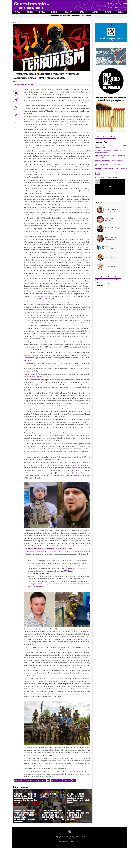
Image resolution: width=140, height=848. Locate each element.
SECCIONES (54, 12)
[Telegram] (70, 832)
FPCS (106, 247)
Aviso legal (79, 838)
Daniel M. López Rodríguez (113, 228)
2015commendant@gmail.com (38, 573)
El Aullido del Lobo (111, 266)
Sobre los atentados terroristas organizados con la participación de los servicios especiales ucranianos (78, 814)
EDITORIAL (42, 12)
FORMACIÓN (121, 12)
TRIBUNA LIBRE (68, 12)
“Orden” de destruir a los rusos (50, 794)
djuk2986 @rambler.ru (66, 548)
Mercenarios (66, 780)
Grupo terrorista (18, 780)
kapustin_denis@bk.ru (53, 473)
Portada (17, 12)
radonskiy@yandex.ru (65, 684)
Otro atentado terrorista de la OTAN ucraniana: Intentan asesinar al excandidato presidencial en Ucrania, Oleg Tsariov (25, 797)
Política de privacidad (69, 838)
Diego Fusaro (109, 218)
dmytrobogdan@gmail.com (79, 584)
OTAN (59, 780)
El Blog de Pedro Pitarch (112, 209)
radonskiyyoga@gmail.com (46, 684)
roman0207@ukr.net (65, 571)
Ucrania (53, 780)
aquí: (102, 157)
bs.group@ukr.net (50, 548)
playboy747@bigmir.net (36, 586)
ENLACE (27, 161)
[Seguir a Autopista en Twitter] (111, 4)
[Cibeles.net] (74, 841)
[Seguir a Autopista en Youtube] (116, 4)
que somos (30, 12)
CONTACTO (108, 12)
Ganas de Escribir (110, 257)
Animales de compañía (111, 237)
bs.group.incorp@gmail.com (33, 548)
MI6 (48, 780)
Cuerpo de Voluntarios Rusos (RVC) (35, 780)
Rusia (74, 780)
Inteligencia (17, 22)
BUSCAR (124, 4)
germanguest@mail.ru (71, 473)
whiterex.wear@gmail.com (33, 473)
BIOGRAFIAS (95, 12)
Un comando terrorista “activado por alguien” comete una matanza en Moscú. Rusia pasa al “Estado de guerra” (78, 797)
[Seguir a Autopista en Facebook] (108, 4)
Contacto (59, 838)
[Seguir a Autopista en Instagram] (114, 4)
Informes (82, 12)
